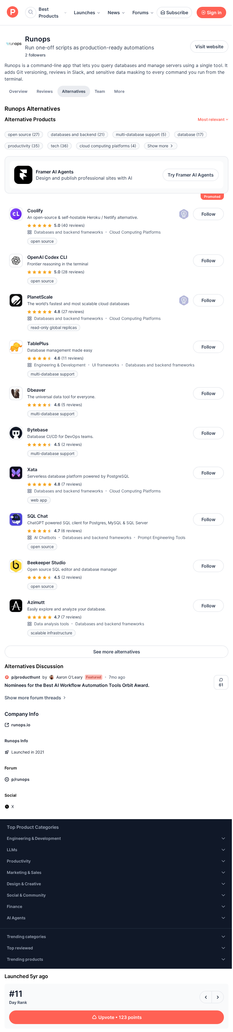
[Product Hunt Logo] (12, 12)
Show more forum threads (33, 697)
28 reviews (73, 271)
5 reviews (72, 404)
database (190, 134)
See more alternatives (116, 652)
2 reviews (71, 444)
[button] (119, 91)
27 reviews (73, 311)
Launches (84, 12)
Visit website (209, 46)
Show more (157, 145)
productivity (23, 145)
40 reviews (73, 225)
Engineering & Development (60, 364)
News (114, 12)
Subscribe (177, 12)
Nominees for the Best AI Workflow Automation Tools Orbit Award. (77, 685)
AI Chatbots (45, 537)
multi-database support (141, 134)
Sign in (214, 12)
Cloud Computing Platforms (135, 232)
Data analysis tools (51, 623)
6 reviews (71, 530)
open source (23, 134)
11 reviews (72, 358)
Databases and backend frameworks (68, 232)
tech (59, 145)
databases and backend (78, 134)
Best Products (49, 12)
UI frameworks (105, 364)
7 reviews (71, 484)
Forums (140, 12)
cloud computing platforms (108, 145)
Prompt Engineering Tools (161, 537)
